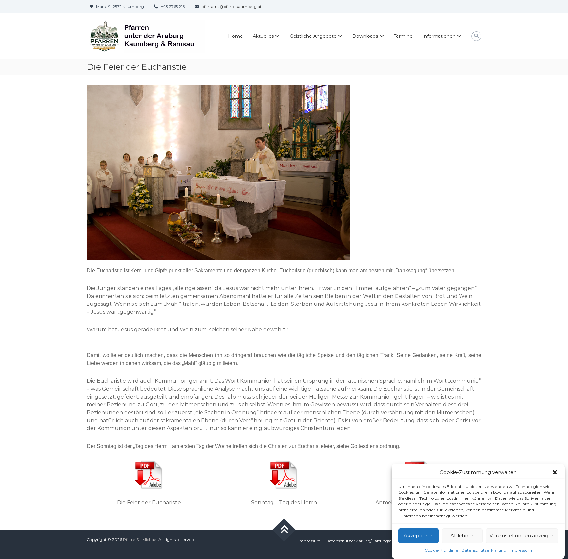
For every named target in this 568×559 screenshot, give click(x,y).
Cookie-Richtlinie (441, 550)
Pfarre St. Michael (140, 539)
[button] (555, 472)
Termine (403, 36)
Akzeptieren (419, 535)
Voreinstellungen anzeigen (522, 535)
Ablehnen (462, 535)
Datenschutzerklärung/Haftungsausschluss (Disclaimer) (380, 540)
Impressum (520, 550)
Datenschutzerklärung (484, 550)
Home (235, 36)
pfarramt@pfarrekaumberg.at (231, 6)
